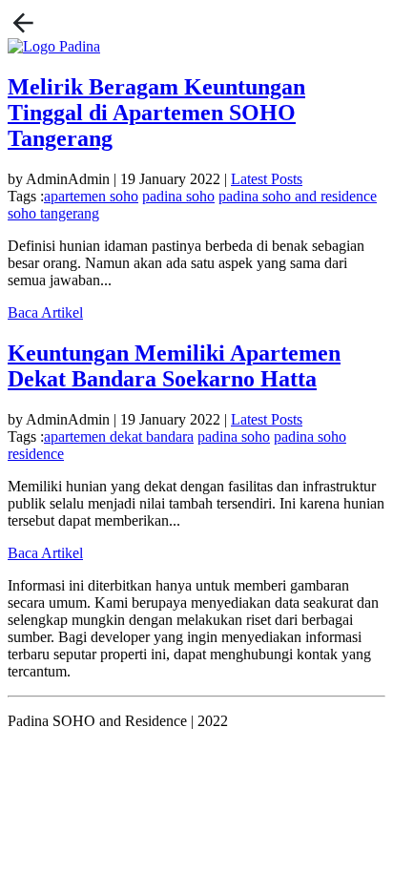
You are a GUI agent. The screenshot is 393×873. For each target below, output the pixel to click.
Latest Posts (266, 179)
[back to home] (23, 21)
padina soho (178, 196)
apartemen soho (91, 196)
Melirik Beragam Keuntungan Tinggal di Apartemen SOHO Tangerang (156, 112)
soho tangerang (53, 213)
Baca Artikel (45, 312)
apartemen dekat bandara (119, 436)
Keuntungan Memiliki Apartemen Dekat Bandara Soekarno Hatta (174, 366)
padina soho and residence (297, 196)
